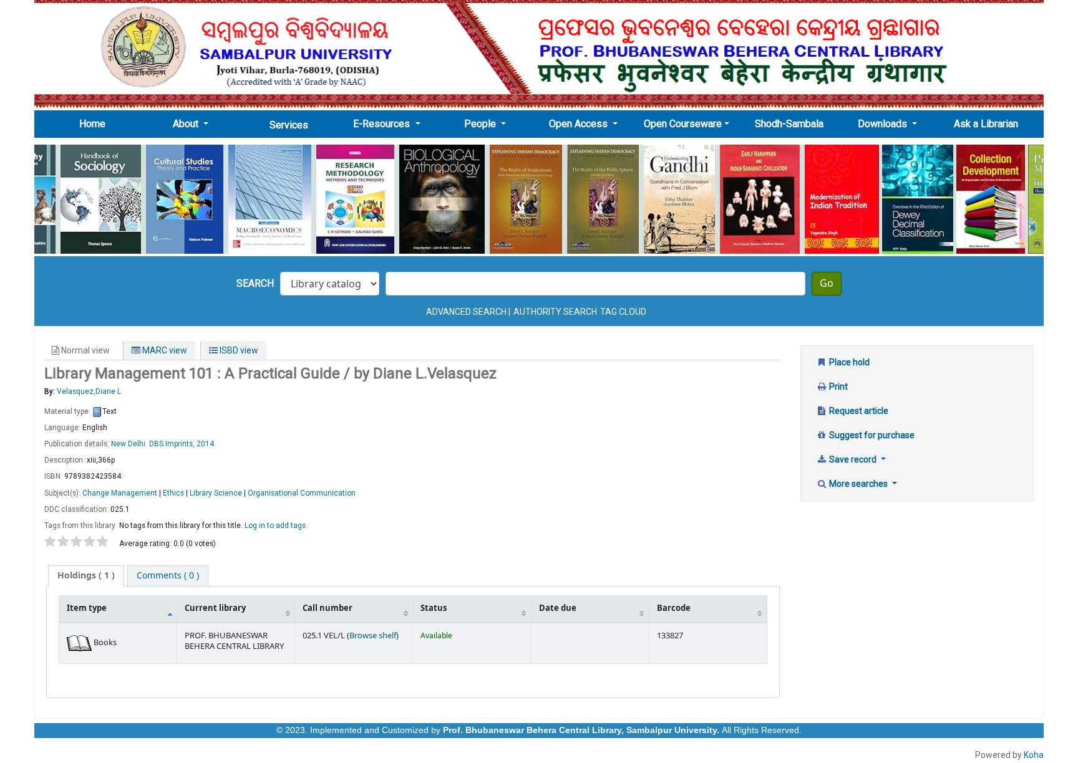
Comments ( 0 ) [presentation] (168, 575)
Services (289, 125)
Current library (215, 608)
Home (96, 123)
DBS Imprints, (173, 443)
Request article (857, 411)
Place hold (848, 362)
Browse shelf (372, 635)
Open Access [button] (579, 124)
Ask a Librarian (986, 124)
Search (255, 283)
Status (433, 608)
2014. (206, 443)
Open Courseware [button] (683, 124)
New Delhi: (130, 443)
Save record (852, 459)
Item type (87, 608)
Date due (557, 608)
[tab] (86, 576)
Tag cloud (623, 312)
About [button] (187, 124)
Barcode (674, 608)
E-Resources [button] (382, 124)
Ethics (173, 493)
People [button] (481, 124)
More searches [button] (858, 484)
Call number (327, 608)
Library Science (216, 493)
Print (837, 386)
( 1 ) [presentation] (86, 575)
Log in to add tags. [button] (276, 525)
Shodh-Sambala (789, 124)
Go (826, 283)
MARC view (163, 350)
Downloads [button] (884, 124)
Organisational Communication (302, 493)
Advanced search (466, 312)
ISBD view (238, 350)
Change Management (119, 493)
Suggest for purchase (871, 435)
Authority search (555, 312)
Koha (1034, 755)
